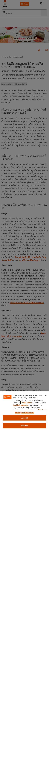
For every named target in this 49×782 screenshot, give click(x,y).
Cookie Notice (26, 402)
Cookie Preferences (20, 405)
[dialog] (24, 586)
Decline (24, 425)
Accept (24, 417)
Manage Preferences (24, 412)
